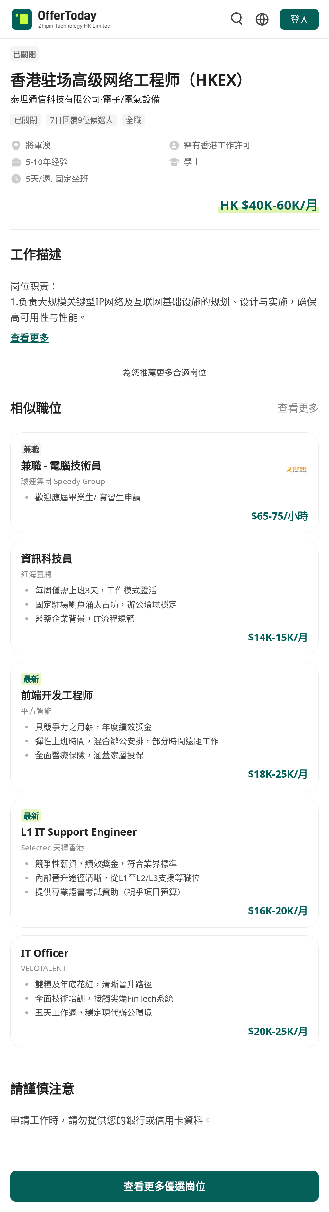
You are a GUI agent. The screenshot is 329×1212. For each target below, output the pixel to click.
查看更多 (298, 408)
